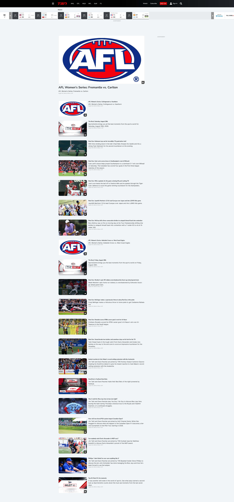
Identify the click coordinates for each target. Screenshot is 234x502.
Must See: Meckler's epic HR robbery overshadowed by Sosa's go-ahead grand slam (113, 280)
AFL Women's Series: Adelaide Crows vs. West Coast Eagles (106, 240)
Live (164, 3)
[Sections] (53, 3)
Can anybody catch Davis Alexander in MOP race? (103, 439)
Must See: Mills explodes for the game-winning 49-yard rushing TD (108, 181)
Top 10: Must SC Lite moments (97, 478)
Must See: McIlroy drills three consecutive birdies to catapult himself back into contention (115, 221)
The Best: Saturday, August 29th (98, 121)
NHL (72, 4)
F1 (101, 4)
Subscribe (153, 3)
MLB (84, 4)
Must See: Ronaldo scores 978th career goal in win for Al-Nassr (107, 320)
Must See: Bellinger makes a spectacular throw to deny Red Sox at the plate (111, 300)
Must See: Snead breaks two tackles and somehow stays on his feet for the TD (112, 339)
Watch (145, 3)
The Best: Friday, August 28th (97, 260)
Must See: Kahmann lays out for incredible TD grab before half (107, 141)
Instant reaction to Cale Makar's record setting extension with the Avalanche (111, 359)
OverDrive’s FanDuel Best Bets (97, 379)
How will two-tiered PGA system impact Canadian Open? (105, 419)
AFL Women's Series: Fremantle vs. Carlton (88, 87)
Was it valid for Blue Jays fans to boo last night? (102, 399)
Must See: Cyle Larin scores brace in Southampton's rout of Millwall (108, 161)
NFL (89, 4)
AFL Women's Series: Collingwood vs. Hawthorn (103, 102)
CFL (78, 4)
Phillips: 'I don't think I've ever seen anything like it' (103, 458)
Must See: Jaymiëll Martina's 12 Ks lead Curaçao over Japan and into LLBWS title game (114, 201)
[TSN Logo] (62, 3)
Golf (95, 4)
